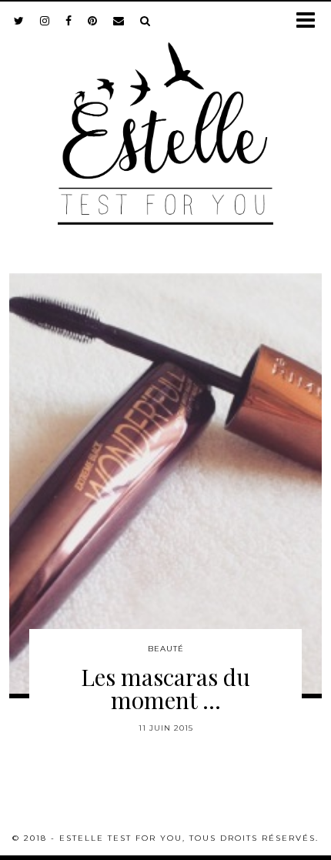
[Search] (145, 21)
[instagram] (45, 21)
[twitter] (19, 21)
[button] (311, 21)
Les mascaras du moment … (165, 688)
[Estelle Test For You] (165, 124)
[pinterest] (93, 21)
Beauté (166, 649)
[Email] (119, 21)
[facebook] (68, 21)
